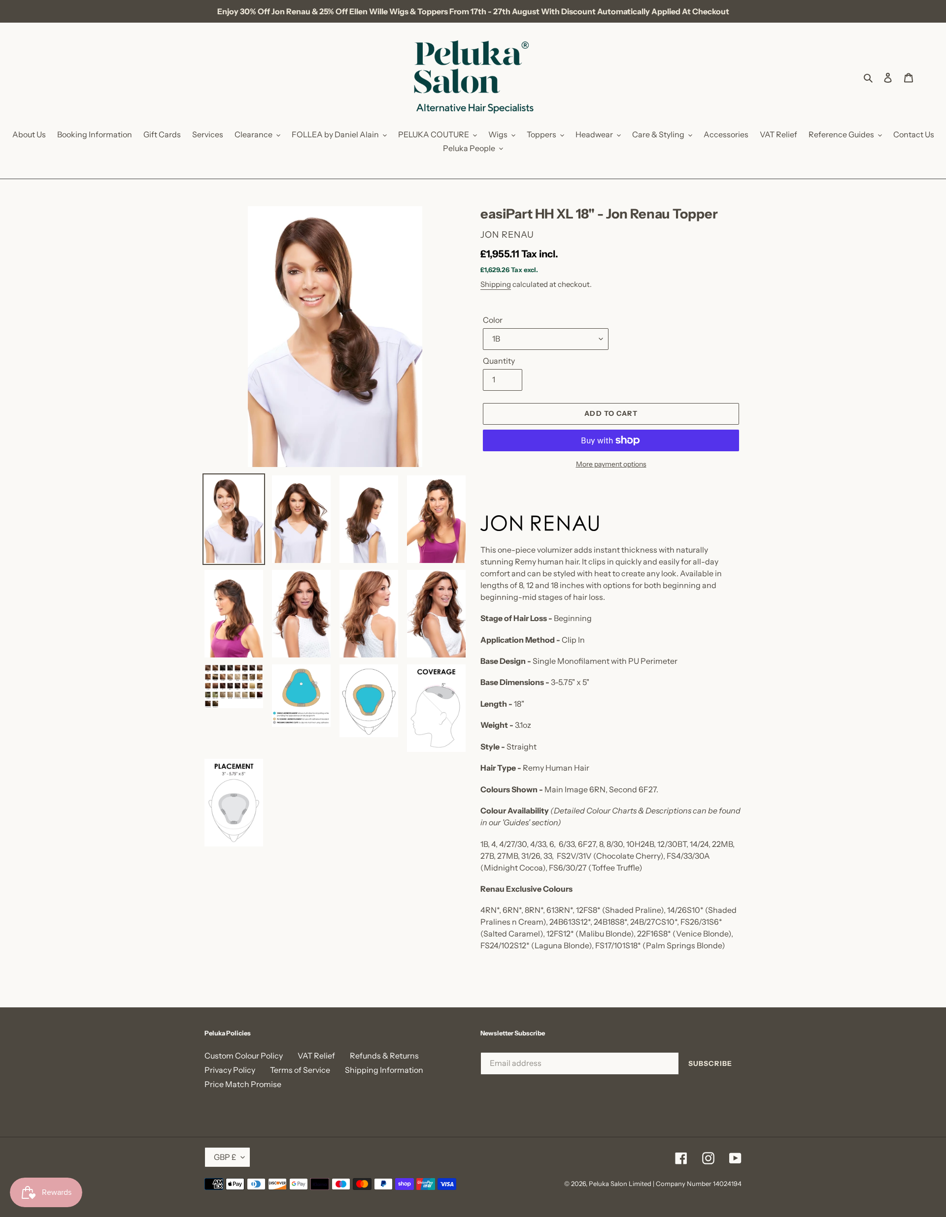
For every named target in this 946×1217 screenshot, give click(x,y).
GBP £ (225, 1157)
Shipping (495, 284)
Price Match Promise (242, 1084)
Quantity (499, 361)
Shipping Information (384, 1070)
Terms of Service (300, 1070)
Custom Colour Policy (243, 1056)
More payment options (611, 464)
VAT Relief (316, 1056)
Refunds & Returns (384, 1056)
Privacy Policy (229, 1070)
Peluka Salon (608, 1183)
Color (493, 320)
